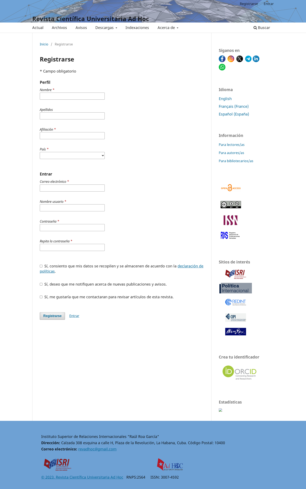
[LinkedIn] (256, 60)
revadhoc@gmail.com (97, 448)
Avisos (81, 27)
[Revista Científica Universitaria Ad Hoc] (170, 469)
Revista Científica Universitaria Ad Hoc (90, 19)
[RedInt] (235, 307)
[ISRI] (235, 278)
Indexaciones (137, 27)
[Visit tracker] (220, 410)
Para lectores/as (232, 144)
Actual (38, 27)
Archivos (59, 27)
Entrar (269, 3)
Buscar (263, 27)
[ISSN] (230, 223)
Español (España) (234, 114)
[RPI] (235, 293)
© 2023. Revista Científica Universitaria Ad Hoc (82, 477)
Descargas (105, 27)
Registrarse (249, 3)
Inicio (44, 44)
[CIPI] (235, 322)
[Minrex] (235, 336)
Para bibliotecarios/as (236, 161)
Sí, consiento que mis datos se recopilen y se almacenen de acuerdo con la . (121, 268)
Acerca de (167, 27)
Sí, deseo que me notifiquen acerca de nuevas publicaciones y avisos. (105, 284)
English (225, 98)
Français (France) (234, 106)
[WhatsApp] (222, 68)
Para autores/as (231, 152)
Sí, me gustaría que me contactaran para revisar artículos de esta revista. (108, 296)
